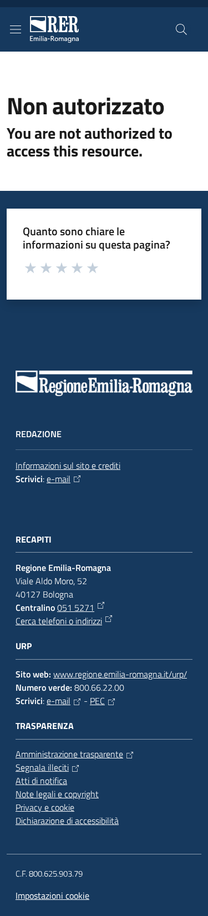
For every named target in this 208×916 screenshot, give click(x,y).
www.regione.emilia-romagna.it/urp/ (120, 674)
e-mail (58, 478)
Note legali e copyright (57, 794)
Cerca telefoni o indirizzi (59, 620)
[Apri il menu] (15, 29)
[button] (181, 29)
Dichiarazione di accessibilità (67, 820)
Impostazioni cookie (52, 895)
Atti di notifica (41, 780)
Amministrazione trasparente (69, 754)
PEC (97, 700)
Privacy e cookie (45, 807)
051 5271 (75, 607)
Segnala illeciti (42, 767)
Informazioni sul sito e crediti (68, 465)
